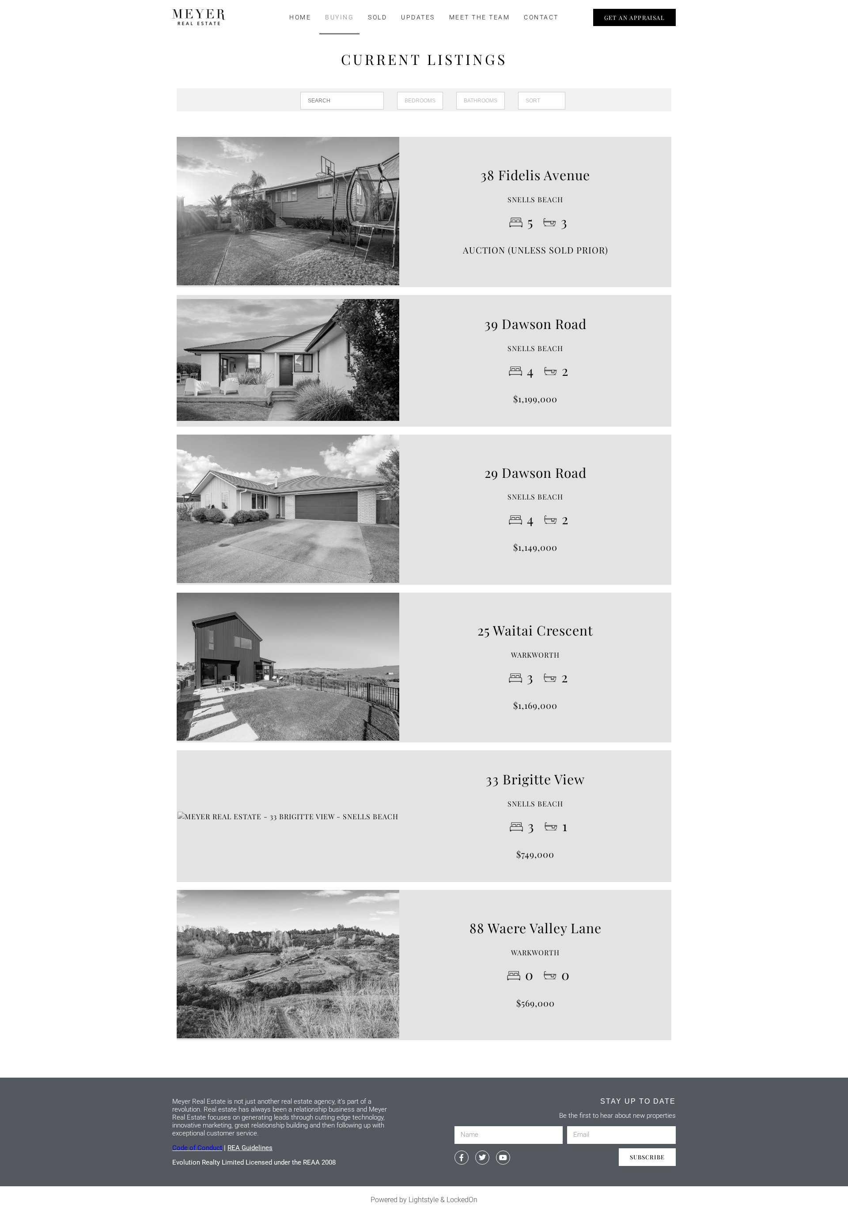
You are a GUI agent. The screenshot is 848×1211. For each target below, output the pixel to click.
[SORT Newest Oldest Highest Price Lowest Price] (541, 101)
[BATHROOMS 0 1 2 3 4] (480, 101)
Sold (377, 17)
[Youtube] (503, 1157)
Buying (339, 17)
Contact (541, 17)
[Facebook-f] (461, 1157)
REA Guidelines (250, 1148)
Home (300, 17)
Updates (418, 17)
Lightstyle (424, 1200)
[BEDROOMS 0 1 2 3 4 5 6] (420, 101)
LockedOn (462, 1200)
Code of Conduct (197, 1148)
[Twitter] (482, 1157)
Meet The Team (479, 17)
